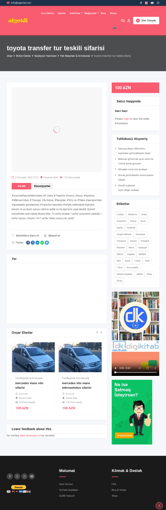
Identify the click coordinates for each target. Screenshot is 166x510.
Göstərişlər (140, 234)
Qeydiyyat (142, 248)
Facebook (131, 228)
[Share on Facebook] (28, 243)
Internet (133, 241)
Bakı (56, 177)
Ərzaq (119, 281)
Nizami (22, 398)
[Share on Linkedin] (37, 243)
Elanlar (62, 13)
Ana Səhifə (47, 13)
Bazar (143, 221)
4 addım (120, 214)
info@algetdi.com (21, 2)
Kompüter (145, 241)
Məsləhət (121, 248)
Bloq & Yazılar (119, 489)
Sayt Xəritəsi (66, 484)
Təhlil (147, 261)
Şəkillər (139, 274)
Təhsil (119, 267)
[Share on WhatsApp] (42, 243)
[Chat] (123, 20)
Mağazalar (90, 13)
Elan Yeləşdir (149, 20)
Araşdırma (121, 221)
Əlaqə (113, 13)
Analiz (144, 214)
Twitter (137, 261)
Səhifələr (75, 13)
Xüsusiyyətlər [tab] (42, 186)
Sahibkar (142, 254)
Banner (133, 221)
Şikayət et (54, 235)
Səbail (69, 398)
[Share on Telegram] (47, 243)
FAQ (114, 484)
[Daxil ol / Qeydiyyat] (128, 20)
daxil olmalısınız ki (30, 435)
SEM (119, 261)
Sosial (127, 261)
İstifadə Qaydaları (124, 274)
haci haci (121, 111)
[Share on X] (33, 243)
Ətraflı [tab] (21, 186)
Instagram (121, 241)
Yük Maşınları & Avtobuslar (29, 378)
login (126, 118)
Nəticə (131, 248)
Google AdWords (124, 234)
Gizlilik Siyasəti (67, 495)
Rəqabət (131, 254)
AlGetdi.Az (132, 214)
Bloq (103, 13)
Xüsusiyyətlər (132, 267)
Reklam (120, 254)
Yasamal (48, 177)
